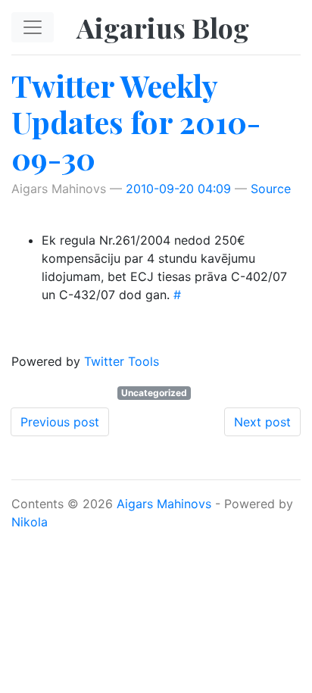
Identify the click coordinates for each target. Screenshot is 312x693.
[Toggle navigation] (32, 27)
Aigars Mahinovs (164, 503)
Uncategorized (154, 392)
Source (271, 188)
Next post (262, 421)
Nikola (29, 521)
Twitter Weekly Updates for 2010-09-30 (136, 121)
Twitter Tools (121, 361)
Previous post (59, 421)
